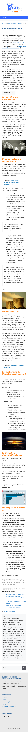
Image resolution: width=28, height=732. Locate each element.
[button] (26, 17)
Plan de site (5, 704)
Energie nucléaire (17, 23)
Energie (10, 23)
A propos (4, 697)
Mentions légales (6, 702)
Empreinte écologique (10, 611)
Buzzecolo (4, 23)
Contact (4, 699)
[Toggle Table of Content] (12, 93)
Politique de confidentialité (9, 706)
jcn (17, 31)
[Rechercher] (24, 668)
